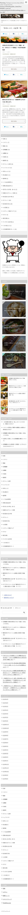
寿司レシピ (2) (6, 171)
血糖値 (4, 470)
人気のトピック (8, 595)
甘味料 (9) (5, 157)
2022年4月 (5, 699)
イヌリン (5, 459)
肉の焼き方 (5, 492)
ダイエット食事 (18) (8, 164)
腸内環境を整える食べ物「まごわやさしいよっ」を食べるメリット (17, 401)
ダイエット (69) (7, 200)
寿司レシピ (12, 54)
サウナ (4, 531)
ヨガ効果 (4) (6, 207)
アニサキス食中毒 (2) (8, 222)
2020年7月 (5, 739)
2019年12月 (6, 764)
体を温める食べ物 (7, 513)
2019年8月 (5, 779)
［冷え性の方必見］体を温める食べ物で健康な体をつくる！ (14, 361)
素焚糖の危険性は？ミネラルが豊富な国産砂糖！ (14, 344)
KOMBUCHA (6, 521)
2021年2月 (5, 717)
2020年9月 (5, 732)
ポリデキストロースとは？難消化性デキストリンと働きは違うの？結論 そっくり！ (17, 410)
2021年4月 (5, 710)
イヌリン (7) (6, 142)
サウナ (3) (5, 214)
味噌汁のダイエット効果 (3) (10, 193)
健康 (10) (5, 146)
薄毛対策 (5, 535)
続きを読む (14, 69)
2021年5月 (5, 706)
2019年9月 (5, 775)
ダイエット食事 (6, 481)
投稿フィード (6, 895)
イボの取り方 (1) (7, 225)
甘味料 (4, 474)
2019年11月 (6, 768)
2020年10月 (6, 728)
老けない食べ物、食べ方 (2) (10, 189)
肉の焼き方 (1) (6, 175)
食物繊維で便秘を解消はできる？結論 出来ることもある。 (17, 379)
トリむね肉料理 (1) (8, 182)
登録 (4, 888)
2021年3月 (5, 714)
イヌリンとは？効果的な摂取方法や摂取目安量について (14, 327)
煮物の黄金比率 (7, 503)
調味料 (4, 477)
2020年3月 (5, 753)
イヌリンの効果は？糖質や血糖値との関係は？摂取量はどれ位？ (14, 309)
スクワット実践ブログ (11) (9, 211)
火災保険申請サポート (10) (10, 229)
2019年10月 (6, 771)
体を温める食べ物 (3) (8, 196)
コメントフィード (7, 899)
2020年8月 (5, 735)
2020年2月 (5, 757)
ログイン (5, 892)
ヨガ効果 (5, 524)
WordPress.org (7, 903)
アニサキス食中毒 (7, 539)
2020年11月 (6, 724)
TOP (7, 608)
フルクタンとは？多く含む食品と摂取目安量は (14, 663)
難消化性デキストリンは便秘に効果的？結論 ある (17, 394)
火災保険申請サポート (8, 546)
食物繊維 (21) (6, 149)
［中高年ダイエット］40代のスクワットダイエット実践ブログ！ (14, 292)
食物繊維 (5, 466)
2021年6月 (5, 703)
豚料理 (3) (5, 178)
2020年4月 (5, 750)
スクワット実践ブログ (8, 528)
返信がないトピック (9, 597)
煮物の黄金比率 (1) (8, 186)
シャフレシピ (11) (7, 167)
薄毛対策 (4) (6, 218)
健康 (4, 463)
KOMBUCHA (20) (7, 204)
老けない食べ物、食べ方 (9, 506)
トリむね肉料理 (7, 499)
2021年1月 (5, 721)
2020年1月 (5, 761)
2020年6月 (5, 742)
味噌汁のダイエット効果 (9, 510)
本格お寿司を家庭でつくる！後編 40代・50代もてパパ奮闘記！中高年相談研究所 (14, 47)
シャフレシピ (6, 54)
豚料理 (4, 495)
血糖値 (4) (5, 153)
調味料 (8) (5, 160)
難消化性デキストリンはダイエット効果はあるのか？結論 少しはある (17, 386)
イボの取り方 (6, 542)
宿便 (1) (5, 139)
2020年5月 (5, 746)
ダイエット (5, 517)
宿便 (4, 456)
